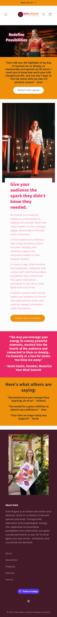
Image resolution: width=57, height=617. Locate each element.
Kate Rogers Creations (23, 612)
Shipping (10, 566)
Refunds (10, 573)
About (9, 553)
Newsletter (11, 560)
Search (9, 579)
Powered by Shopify (42, 612)
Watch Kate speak (28, 90)
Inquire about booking (27, 318)
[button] (6, 14)
